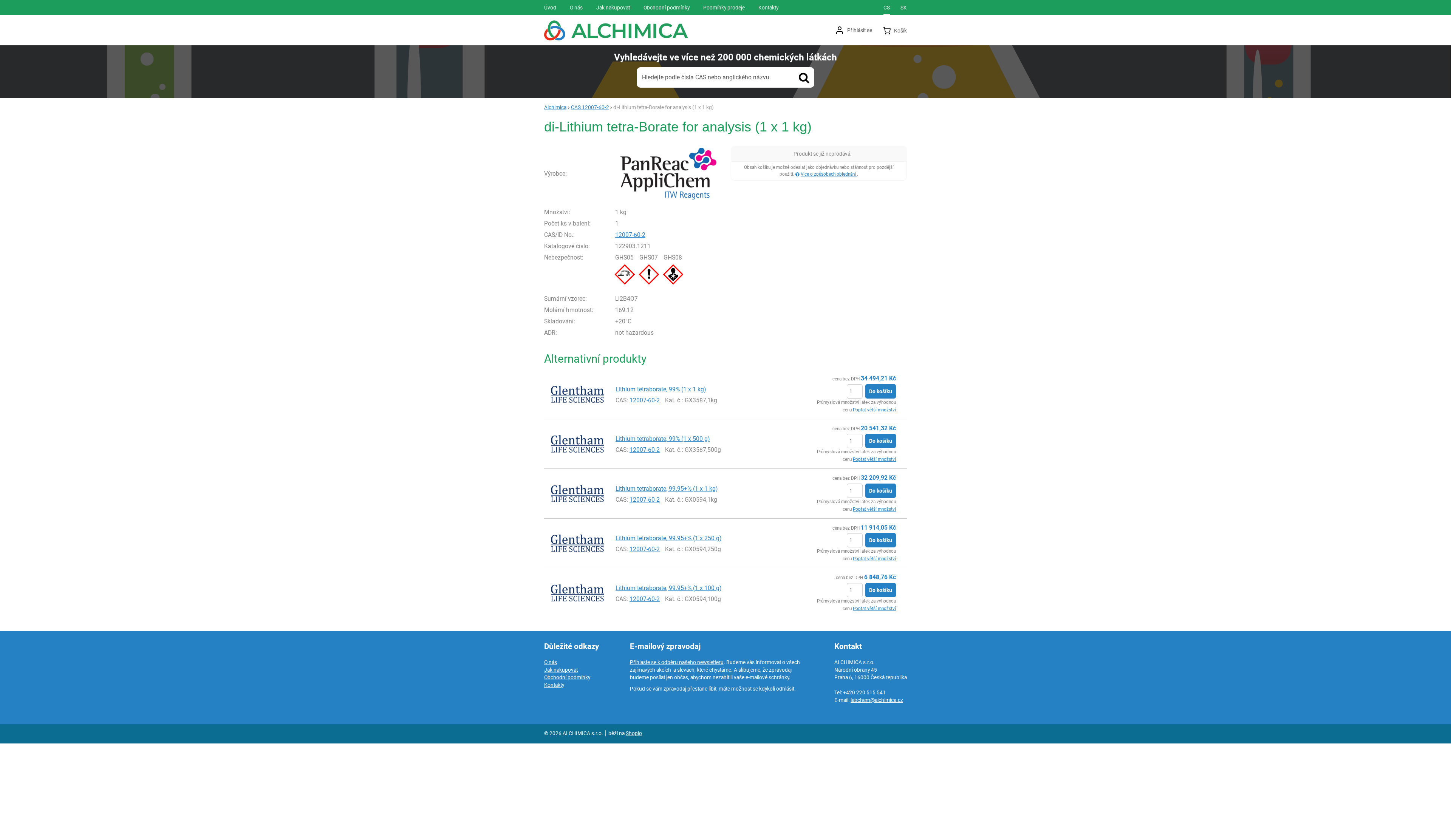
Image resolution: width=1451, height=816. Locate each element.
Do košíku (880, 391)
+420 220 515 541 (864, 692)
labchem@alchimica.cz (877, 700)
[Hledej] (804, 77)
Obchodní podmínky (567, 677)
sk (903, 8)
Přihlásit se (859, 30)
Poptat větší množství (874, 410)
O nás (550, 662)
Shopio (634, 733)
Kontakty (554, 685)
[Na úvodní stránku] (616, 30)
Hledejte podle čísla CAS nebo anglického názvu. (706, 77)
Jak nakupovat (561, 670)
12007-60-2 (630, 234)
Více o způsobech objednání (829, 174)
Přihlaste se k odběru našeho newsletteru (677, 662)
